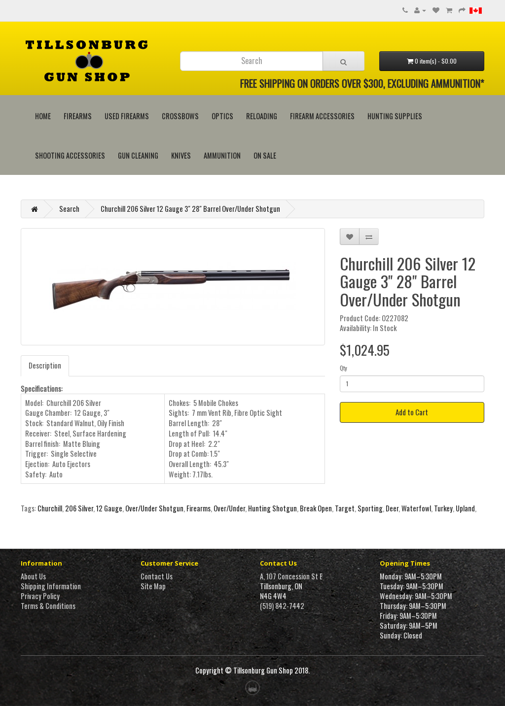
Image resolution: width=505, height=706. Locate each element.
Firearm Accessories (322, 116)
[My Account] (420, 9)
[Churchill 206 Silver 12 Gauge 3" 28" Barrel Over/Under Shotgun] (173, 286)
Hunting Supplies (394, 116)
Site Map (153, 586)
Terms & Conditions (48, 606)
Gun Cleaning (138, 155)
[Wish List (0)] (436, 9)
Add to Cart (412, 411)
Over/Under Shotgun (154, 508)
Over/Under (229, 508)
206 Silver (79, 508)
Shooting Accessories (70, 155)
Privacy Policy (40, 596)
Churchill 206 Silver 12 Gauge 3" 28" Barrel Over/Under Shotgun (190, 208)
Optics (222, 116)
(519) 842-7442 (282, 606)
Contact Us (157, 576)
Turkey (443, 508)
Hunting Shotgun (272, 508)
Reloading (261, 116)
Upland (465, 508)
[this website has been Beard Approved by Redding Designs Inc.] (252, 686)
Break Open (316, 508)
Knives (181, 155)
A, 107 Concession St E (291, 576)
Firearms (78, 116)
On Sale (264, 155)
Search (69, 208)
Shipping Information (51, 586)
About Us (33, 576)
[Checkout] (462, 9)
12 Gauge (109, 508)
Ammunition (222, 155)
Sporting (370, 508)
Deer (392, 508)
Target (345, 508)
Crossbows (180, 116)
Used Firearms (127, 116)
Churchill (49, 508)
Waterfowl (416, 508)
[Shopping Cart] (449, 9)
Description (45, 365)
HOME (43, 116)
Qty (343, 368)
